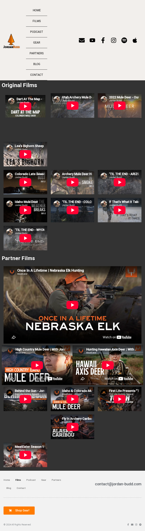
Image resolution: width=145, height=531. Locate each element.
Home (37, 10)
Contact (36, 75)
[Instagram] (114, 40)
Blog (36, 64)
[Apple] (135, 40)
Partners (37, 53)
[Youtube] (92, 40)
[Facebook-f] (103, 40)
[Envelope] (82, 40)
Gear (36, 42)
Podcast (36, 31)
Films (37, 21)
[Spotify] (124, 40)
